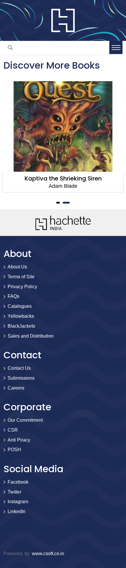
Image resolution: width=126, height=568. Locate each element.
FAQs (13, 296)
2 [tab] (66, 203)
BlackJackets (21, 326)
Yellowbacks (21, 316)
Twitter (14, 491)
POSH (14, 449)
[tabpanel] (63, 136)
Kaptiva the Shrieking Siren (63, 178)
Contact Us (19, 368)
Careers (16, 387)
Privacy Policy (22, 286)
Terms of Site (21, 276)
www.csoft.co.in (48, 553)
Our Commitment (25, 420)
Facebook (18, 482)
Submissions (21, 378)
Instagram (18, 501)
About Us (17, 266)
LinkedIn (16, 511)
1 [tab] (58, 203)
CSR (13, 430)
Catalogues (20, 306)
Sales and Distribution (31, 335)
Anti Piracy (19, 439)
